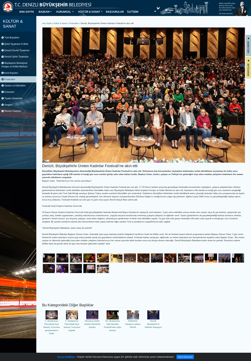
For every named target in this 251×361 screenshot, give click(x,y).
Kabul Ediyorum (185, 357)
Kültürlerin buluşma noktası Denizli (132, 324)
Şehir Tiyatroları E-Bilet (16, 44)
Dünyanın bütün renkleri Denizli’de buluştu (92, 324)
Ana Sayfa (47, 23)
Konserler (9, 92)
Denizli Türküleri (12, 111)
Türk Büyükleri (11, 37)
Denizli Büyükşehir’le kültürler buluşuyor (153, 324)
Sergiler (8, 105)
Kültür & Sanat (61, 23)
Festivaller (9, 79)
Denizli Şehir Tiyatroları (16, 56)
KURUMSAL (64, 11)
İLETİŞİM (132, 11)
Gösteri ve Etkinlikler (15, 85)
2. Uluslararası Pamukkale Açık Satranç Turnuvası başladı (71, 325)
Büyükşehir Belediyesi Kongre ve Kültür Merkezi (14, 65)
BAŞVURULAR (115, 11)
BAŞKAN (44, 11)
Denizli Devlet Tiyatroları (17, 50)
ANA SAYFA (26, 11)
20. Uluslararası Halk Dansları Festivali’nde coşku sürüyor (112, 325)
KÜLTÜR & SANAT (89, 11)
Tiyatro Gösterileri (13, 98)
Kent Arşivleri (11, 73)
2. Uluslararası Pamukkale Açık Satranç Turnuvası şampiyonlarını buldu (51, 327)
